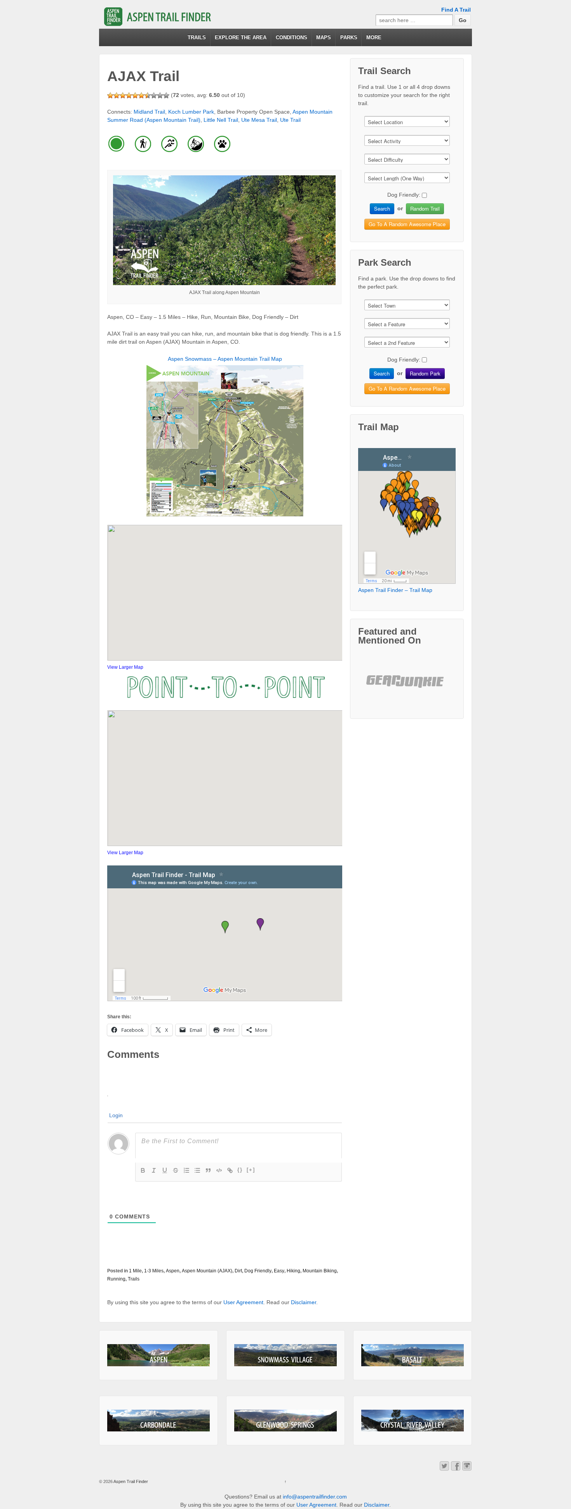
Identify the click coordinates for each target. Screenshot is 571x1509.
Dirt (238, 1271)
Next (436, 688)
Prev (378, 688)
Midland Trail (149, 112)
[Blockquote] (208, 1170)
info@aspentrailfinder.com (315, 1496)
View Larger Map (125, 667)
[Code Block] (219, 1170)
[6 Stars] (141, 95)
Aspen (172, 1271)
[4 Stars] (129, 95)
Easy (279, 1271)
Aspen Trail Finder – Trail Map (395, 590)
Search (382, 208)
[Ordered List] (186, 1170)
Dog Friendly (258, 1271)
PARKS (348, 37)
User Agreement (243, 1302)
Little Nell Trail (221, 120)
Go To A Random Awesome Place (407, 224)
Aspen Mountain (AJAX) (207, 1271)
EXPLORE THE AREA (240, 37)
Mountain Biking (320, 1271)
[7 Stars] (147, 95)
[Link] (230, 1170)
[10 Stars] (166, 95)
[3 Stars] (123, 95)
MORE (373, 37)
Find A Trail (456, 10)
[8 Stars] (154, 95)
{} (240, 1170)
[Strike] (175, 1170)
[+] (251, 1170)
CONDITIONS (291, 37)
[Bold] (143, 1170)
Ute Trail (290, 120)
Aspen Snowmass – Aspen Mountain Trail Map (225, 359)
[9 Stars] (160, 95)
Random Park (425, 373)
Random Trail (425, 208)
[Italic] (153, 1170)
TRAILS (197, 37)
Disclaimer (303, 1302)
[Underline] (164, 1170)
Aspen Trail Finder (130, 1481)
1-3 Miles (154, 1271)
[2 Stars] (116, 95)
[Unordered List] (197, 1170)
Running (116, 1279)
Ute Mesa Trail (259, 120)
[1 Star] (110, 95)
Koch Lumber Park (191, 112)
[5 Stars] (135, 95)
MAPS (323, 37)
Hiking (293, 1271)
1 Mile (135, 1271)
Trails (133, 1279)
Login (116, 1115)
